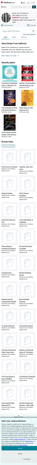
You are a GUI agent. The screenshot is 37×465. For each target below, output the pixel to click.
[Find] (34, 7)
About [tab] (14, 37)
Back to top (18, 417)
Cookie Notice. (29, 441)
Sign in (28, 3)
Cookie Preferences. (20, 439)
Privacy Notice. (23, 445)
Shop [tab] (5, 37)
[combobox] (21, 7)
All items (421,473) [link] (8, 146)
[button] (33, 31)
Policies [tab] (23, 37)
